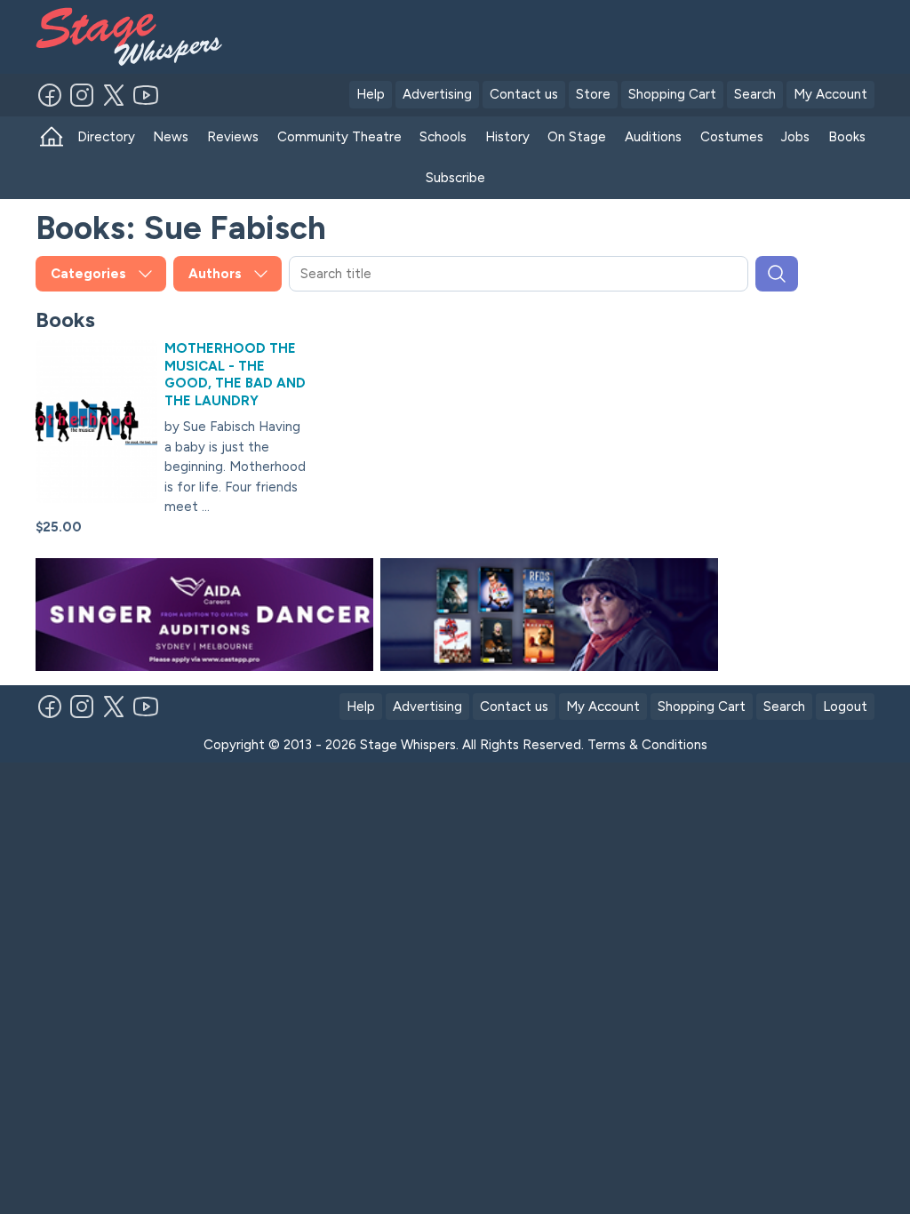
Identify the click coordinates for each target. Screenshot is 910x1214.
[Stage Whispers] (124, 37)
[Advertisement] (581, 33)
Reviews (233, 137)
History (507, 137)
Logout (845, 707)
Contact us (524, 94)
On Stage (576, 137)
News (170, 137)
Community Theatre (339, 137)
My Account (830, 94)
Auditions (653, 137)
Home (52, 137)
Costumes (731, 137)
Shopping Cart (672, 94)
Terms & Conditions (647, 745)
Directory (106, 137)
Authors (215, 274)
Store (593, 94)
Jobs (795, 137)
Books (847, 137)
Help (370, 94)
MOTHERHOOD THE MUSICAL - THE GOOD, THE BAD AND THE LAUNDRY (235, 374)
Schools (443, 137)
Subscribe (455, 178)
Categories (88, 274)
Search (755, 94)
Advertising (437, 94)
